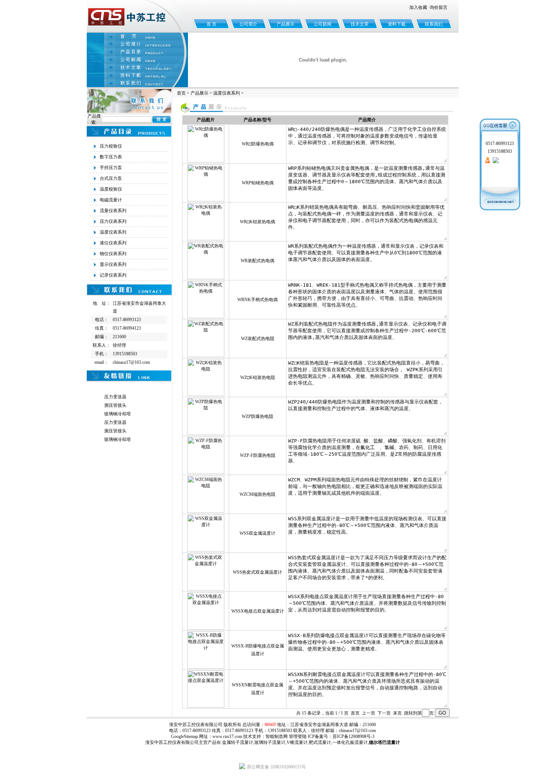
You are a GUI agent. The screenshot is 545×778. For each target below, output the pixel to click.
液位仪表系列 (113, 242)
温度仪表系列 (113, 232)
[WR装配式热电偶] (205, 277)
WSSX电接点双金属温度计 (257, 611)
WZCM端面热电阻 (257, 494)
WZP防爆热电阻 (257, 416)
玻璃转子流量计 (269, 742)
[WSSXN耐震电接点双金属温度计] (205, 706)
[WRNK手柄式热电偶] (205, 316)
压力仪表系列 (113, 221)
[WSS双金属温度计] (205, 550)
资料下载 (397, 24)
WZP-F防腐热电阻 (257, 455)
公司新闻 (322, 24)
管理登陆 (298, 736)
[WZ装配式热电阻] (205, 355)
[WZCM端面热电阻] (205, 511)
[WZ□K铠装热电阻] (205, 394)
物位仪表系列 (113, 253)
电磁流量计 (111, 199)
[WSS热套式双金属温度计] (205, 589)
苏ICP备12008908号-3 (353, 736)
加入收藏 (418, 7)
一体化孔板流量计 (350, 742)
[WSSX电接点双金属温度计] (205, 628)
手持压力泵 (111, 167)
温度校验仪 (111, 189)
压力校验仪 (111, 146)
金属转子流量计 (237, 742)
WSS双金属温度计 (257, 533)
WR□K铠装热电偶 (257, 221)
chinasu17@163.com (357, 730)
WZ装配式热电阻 (257, 338)
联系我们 (434, 24)
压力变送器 (115, 396)
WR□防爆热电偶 (258, 143)
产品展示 (285, 24)
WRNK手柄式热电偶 (257, 299)
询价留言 (438, 7)
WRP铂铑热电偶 (258, 182)
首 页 (212, 24)
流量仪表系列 (113, 210)
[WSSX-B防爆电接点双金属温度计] (205, 667)
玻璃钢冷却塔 (117, 413)
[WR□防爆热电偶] (205, 161)
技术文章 (360, 24)
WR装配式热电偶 (257, 260)
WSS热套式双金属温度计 (257, 572)
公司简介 (248, 24)
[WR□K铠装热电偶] (205, 238)
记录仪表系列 (113, 275)
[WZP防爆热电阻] (205, 433)
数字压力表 (111, 156)
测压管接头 (115, 405)
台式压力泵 (111, 178)
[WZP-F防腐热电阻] (205, 472)
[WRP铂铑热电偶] (205, 199)
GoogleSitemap (184, 736)
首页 (181, 93)
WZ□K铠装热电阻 (257, 377)
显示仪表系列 (113, 264)
